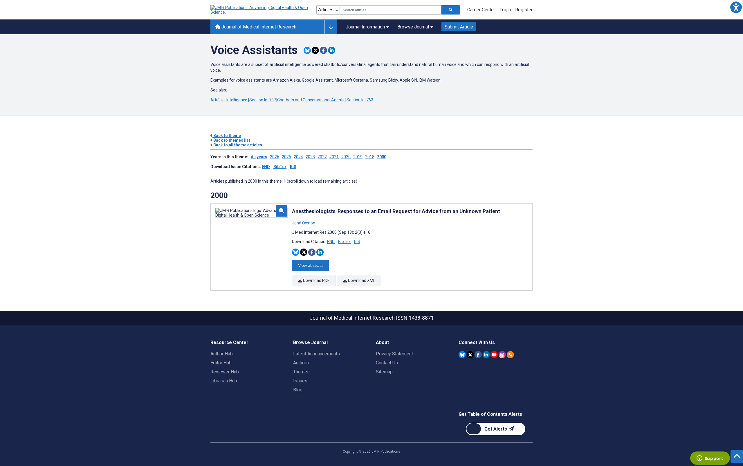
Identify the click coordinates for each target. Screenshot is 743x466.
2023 (310, 156)
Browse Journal (413, 27)
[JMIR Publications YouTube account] (494, 354)
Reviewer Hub (224, 372)
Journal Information (365, 27)
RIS (293, 166)
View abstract (310, 265)
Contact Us (387, 363)
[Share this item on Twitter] (315, 50)
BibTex (279, 166)
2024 (298, 156)
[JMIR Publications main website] (259, 10)
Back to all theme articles (237, 145)
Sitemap (384, 372)
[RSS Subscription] (510, 354)
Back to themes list (231, 140)
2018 (369, 156)
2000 (381, 156)
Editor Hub (221, 363)
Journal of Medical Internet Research (258, 27)
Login (505, 9)
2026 (274, 156)
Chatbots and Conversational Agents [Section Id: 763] (325, 100)
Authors (301, 363)
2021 (334, 156)
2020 (346, 156)
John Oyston (303, 223)
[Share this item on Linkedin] (331, 50)
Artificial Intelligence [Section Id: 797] (243, 100)
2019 (358, 156)
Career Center (481, 9)
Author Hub (221, 354)
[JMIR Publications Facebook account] (478, 354)
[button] (735, 7)
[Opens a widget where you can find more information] (710, 458)
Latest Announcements (316, 354)
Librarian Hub (223, 381)
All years (259, 156)
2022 (322, 156)
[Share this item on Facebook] (323, 50)
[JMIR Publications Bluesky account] (462, 354)
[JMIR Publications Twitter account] (470, 354)
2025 (286, 156)
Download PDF (315, 280)
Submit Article (459, 27)
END (266, 166)
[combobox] (390, 10)
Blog (297, 390)
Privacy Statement (394, 354)
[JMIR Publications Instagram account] (502, 354)
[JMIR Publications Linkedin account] (486, 354)
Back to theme (226, 135)
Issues (300, 381)
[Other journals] (330, 27)
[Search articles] (450, 10)
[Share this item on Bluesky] (307, 50)
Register (524, 9)
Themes (301, 372)
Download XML (361, 280)
